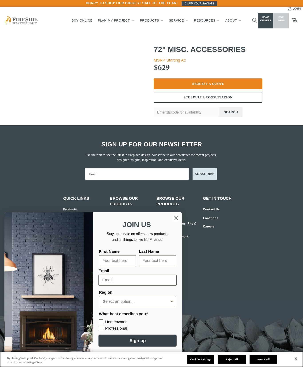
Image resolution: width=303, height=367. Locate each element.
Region (105, 292)
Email (103, 271)
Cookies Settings (200, 359)
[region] (151, 359)
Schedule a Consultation (208, 97)
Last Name (149, 251)
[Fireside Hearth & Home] (21, 21)
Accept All (263, 359)
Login (297, 8)
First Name (109, 251)
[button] (116, 21)
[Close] (296, 358)
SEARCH (231, 112)
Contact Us (211, 209)
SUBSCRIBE (204, 174)
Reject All (232, 359)
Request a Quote (208, 84)
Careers (208, 226)
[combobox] (136, 301)
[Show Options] (172, 301)
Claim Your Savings (199, 3)
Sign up (138, 340)
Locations (210, 218)
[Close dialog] (176, 218)
